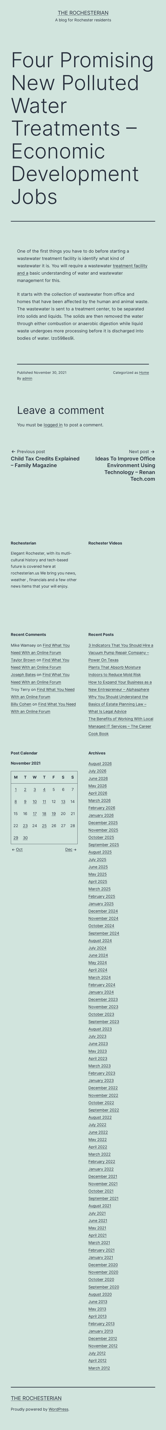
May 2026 (97, 786)
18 (44, 813)
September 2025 (103, 844)
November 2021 (103, 1183)
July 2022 (97, 1124)
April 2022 (97, 1147)
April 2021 (97, 1235)
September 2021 (103, 1198)
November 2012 (103, 1346)
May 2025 (97, 874)
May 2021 (97, 1228)
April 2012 (97, 1360)
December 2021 (102, 1176)
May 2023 (97, 1051)
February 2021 (101, 1250)
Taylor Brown (23, 660)
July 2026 (97, 771)
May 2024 (97, 962)
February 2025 (101, 896)
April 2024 (97, 970)
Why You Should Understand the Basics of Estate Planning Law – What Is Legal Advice (118, 704)
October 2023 (101, 1014)
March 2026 (99, 800)
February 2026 (101, 808)
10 (35, 801)
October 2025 (101, 837)
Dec (68, 849)
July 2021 (97, 1213)
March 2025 (99, 889)
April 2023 (97, 1058)
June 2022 (98, 1132)
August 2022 (100, 1117)
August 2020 (100, 1294)
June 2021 (97, 1220)
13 (63, 801)
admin (27, 378)
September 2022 (103, 1110)
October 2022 (101, 1102)
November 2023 (103, 1006)
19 (54, 813)
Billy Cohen (21, 704)
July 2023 (97, 1036)
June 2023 (98, 1043)
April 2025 (97, 881)
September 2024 (103, 933)
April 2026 (97, 793)
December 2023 (103, 999)
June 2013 (97, 1301)
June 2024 (98, 955)
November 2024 (103, 918)
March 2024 (99, 977)
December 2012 (102, 1338)
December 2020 (103, 1265)
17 (35, 813)
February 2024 (101, 985)
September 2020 (103, 1287)
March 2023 (99, 1066)
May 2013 (97, 1309)
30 (25, 837)
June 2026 (98, 778)
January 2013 (100, 1331)
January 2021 (100, 1257)
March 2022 (99, 1154)
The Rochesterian (83, 13)
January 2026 (101, 815)
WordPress (58, 1409)
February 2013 (101, 1323)
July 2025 (97, 859)
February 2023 (101, 1073)
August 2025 (100, 852)
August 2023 (100, 1029)
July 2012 (97, 1353)
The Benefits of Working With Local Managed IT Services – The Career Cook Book (120, 726)
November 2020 (103, 1272)
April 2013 (97, 1316)
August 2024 (100, 940)
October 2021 (100, 1191)
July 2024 (97, 948)
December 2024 (103, 911)
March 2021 (99, 1242)
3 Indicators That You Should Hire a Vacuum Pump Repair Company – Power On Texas (120, 652)
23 (25, 825)
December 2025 (103, 822)
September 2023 (103, 1021)
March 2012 (99, 1368)
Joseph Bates (23, 674)
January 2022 (101, 1169)
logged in (53, 424)
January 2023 (101, 1080)
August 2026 (100, 763)
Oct (19, 849)
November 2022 (103, 1095)
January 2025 (101, 903)
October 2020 (101, 1279)
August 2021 (99, 1205)
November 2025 (103, 830)
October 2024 (101, 925)
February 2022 (101, 1161)
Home (144, 372)
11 (44, 801)
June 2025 (98, 867)
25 (44, 825)
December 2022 (103, 1088)
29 (15, 837)
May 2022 (97, 1139)
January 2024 (101, 992)
